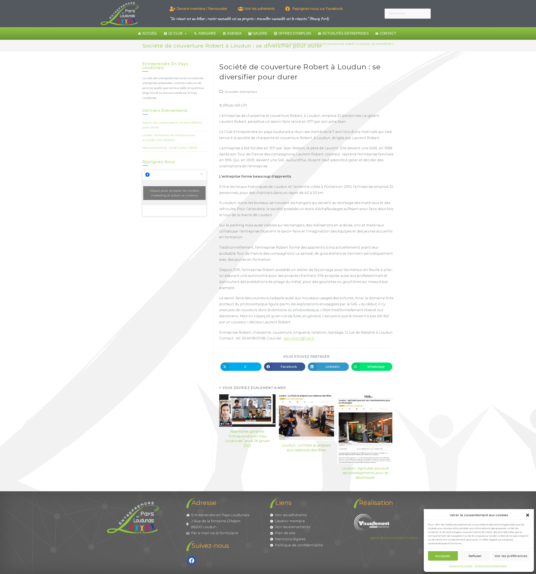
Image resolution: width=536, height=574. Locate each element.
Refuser (475, 556)
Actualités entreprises (345, 33)
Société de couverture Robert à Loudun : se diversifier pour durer (360, 44)
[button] (528, 515)
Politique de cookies (461, 565)
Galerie (260, 33)
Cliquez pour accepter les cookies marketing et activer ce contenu (174, 193)
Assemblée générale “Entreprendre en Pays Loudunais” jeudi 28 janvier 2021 (247, 439)
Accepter (443, 556)
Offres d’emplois (294, 33)
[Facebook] (191, 560)
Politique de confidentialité (491, 565)
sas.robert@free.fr (299, 338)
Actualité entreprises (241, 92)
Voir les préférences (510, 556)
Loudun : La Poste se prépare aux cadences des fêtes (306, 447)
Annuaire (207, 33)
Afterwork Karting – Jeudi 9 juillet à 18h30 (169, 147)
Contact (388, 33)
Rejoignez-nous (158, 162)
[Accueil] (269, 44)
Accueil (149, 33)
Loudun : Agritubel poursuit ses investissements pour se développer (365, 473)
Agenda (234, 33)
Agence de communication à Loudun (394, 537)
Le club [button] (175, 33)
